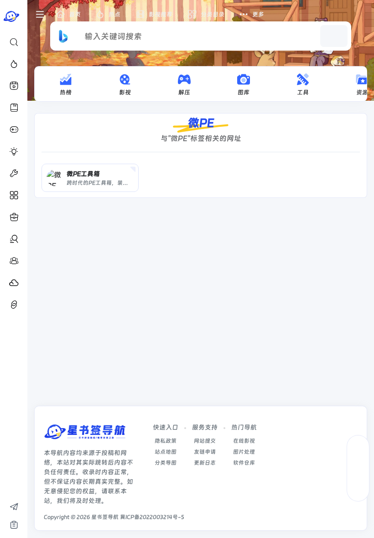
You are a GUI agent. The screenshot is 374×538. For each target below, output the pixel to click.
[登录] (361, 14)
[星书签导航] (85, 434)
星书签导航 (105, 517)
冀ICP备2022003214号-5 (152, 517)
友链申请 (205, 452)
